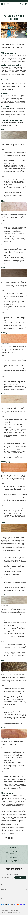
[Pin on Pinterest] (11, 838)
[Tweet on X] (6, 838)
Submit (20, 877)
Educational (14, 12)
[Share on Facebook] (9, 838)
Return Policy (3, 912)
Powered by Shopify (15, 910)
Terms (20, 912)
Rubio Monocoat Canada (8, 910)
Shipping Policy (9, 912)
